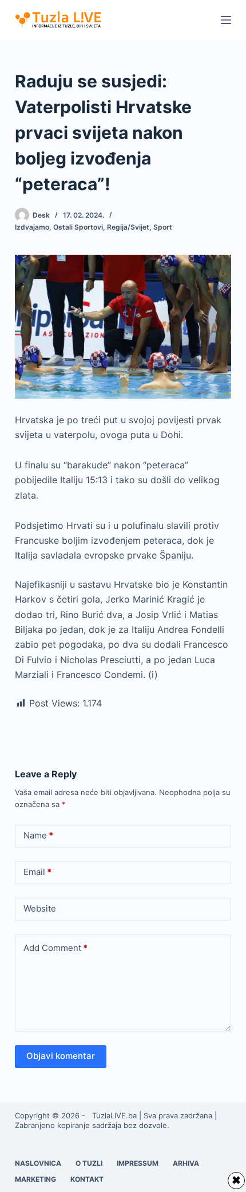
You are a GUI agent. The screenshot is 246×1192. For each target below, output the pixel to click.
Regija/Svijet (128, 227)
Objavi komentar (60, 1055)
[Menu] (226, 20)
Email (37, 871)
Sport (162, 227)
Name (38, 835)
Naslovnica (38, 1163)
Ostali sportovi (78, 227)
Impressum (137, 1163)
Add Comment (55, 947)
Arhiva (186, 1163)
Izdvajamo (32, 227)
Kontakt (87, 1179)
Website (39, 908)
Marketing (35, 1179)
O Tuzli (89, 1163)
